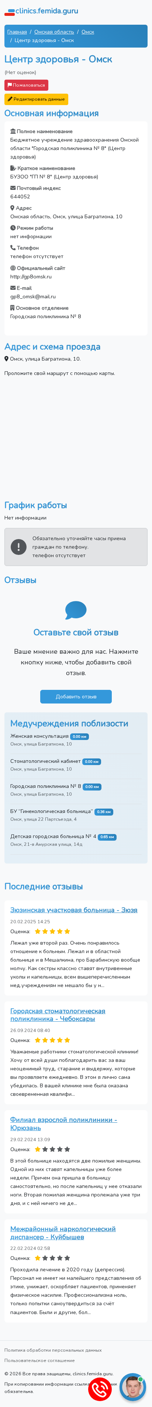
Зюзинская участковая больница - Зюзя (74, 910)
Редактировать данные (39, 99)
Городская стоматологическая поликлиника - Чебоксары (58, 1015)
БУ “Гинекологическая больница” (51, 811)
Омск (88, 31)
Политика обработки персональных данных (53, 1350)
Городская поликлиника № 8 (45, 786)
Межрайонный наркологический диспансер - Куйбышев (63, 1232)
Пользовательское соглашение (39, 1360)
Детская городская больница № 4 (53, 836)
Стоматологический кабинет (45, 761)
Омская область (54, 31)
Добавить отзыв (76, 696)
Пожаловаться (28, 85)
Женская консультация (39, 736)
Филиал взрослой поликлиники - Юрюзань (63, 1123)
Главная (17, 31)
